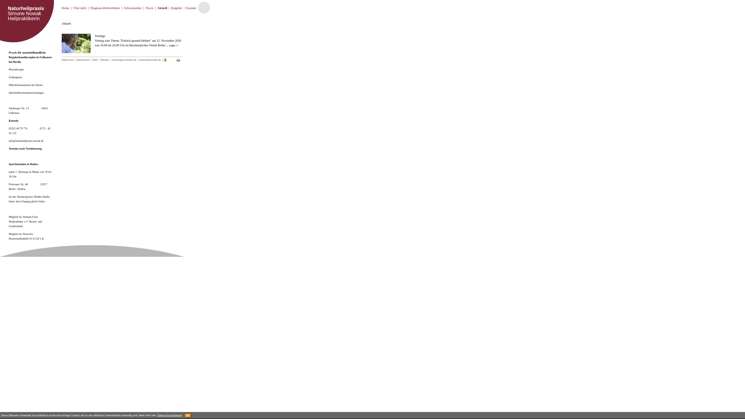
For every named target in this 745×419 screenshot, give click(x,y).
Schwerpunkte (133, 8)
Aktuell (162, 8)
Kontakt (191, 8)
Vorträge (100, 36)
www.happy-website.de (124, 60)
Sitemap (104, 60)
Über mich (79, 8)
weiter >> (173, 45)
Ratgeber (176, 8)
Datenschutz (82, 60)
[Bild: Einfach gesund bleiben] (78, 52)
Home (65, 8)
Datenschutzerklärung (169, 415)
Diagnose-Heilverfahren (105, 8)
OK (188, 415)
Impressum (67, 60)
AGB (94, 60)
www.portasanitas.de (150, 60)
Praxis (149, 8)
